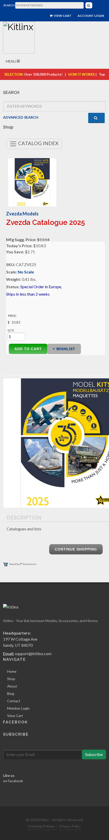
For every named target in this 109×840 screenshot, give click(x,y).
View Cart (62, 16)
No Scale (26, 271)
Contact (13, 701)
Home (11, 671)
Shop (11, 679)
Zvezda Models (22, 213)
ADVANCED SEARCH (20, 117)
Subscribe (94, 754)
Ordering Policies (41, 826)
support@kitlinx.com (33, 653)
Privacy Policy (70, 826)
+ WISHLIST (64, 349)
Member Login (18, 708)
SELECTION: (13, 74)
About (12, 686)
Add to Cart (28, 349)
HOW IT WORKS (81, 74)
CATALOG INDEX (38, 143)
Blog (10, 693)
